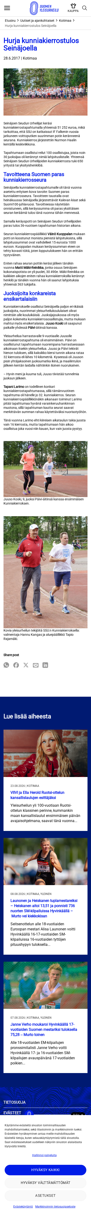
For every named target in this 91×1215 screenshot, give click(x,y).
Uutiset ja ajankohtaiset (37, 20)
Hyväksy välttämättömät (45, 1183)
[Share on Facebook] (16, 665)
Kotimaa (65, 20)
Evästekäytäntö (23, 1206)
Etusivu (10, 20)
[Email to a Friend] (35, 665)
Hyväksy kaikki (45, 1170)
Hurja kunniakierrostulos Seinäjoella (30, 26)
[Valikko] (7, 8)
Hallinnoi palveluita (44, 1155)
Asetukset (45, 1196)
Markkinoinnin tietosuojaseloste (55, 1206)
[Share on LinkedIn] (45, 665)
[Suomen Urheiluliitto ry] (44, 8)
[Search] (85, 8)
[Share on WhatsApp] (6, 665)
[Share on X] (26, 665)
